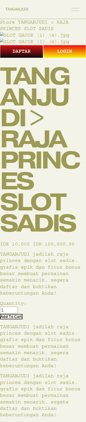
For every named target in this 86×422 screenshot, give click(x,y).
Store (7, 22)
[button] (11, 316)
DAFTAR (22, 51)
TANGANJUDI (16, 9)
